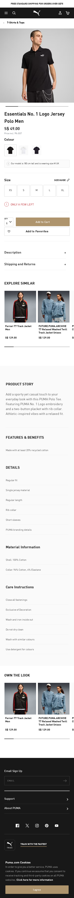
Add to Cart (43, 221)
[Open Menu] (7, 13)
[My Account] (60, 13)
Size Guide (60, 180)
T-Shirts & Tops (15, 22)
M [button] (37, 190)
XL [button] (62, 190)
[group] (20, 313)
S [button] (23, 190)
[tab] (12, 106)
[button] (7, 13)
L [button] (49, 190)
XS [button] (10, 190)
